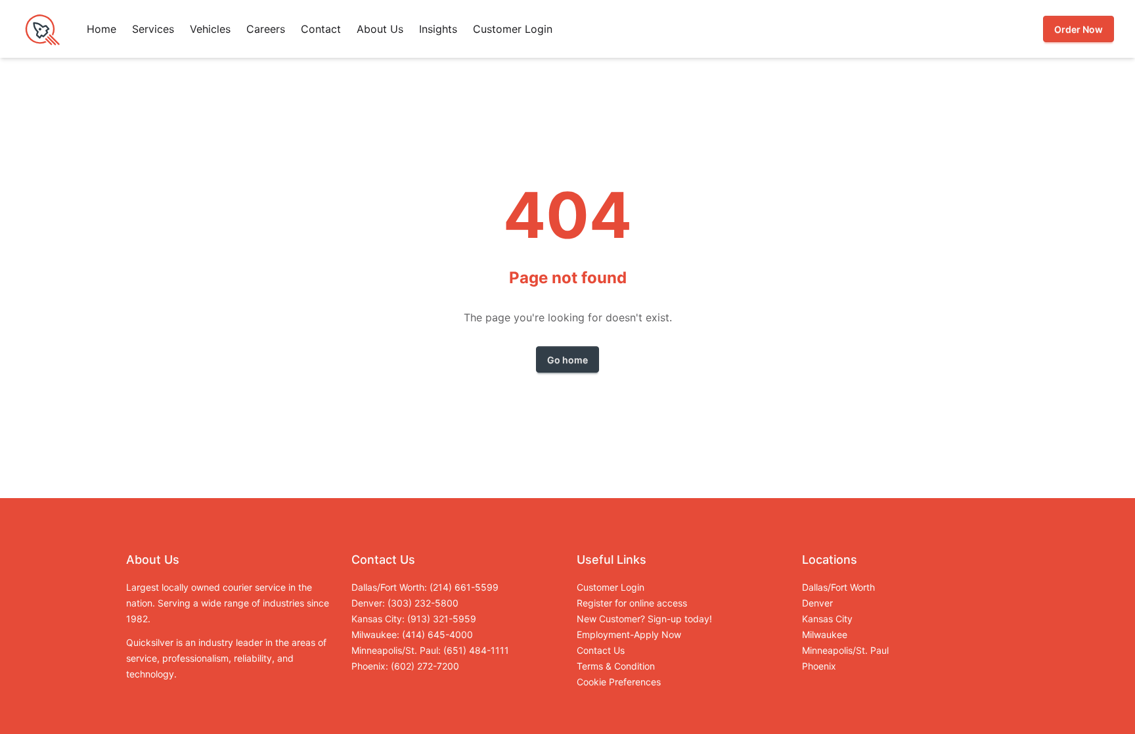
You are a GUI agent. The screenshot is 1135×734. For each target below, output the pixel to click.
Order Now (1078, 29)
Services (153, 28)
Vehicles (210, 28)
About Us (380, 28)
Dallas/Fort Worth (838, 587)
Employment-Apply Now (629, 634)
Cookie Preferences (619, 681)
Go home (567, 359)
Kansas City (827, 618)
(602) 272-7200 (425, 666)
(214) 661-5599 (464, 587)
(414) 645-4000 (437, 634)
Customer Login (512, 28)
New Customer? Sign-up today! (644, 618)
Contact (321, 28)
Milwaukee (824, 634)
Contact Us (601, 650)
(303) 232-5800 (423, 602)
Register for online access (632, 602)
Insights (438, 28)
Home (101, 28)
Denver (817, 602)
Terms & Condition (616, 666)
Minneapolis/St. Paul (845, 650)
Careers (265, 28)
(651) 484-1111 (476, 650)
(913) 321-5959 (441, 618)
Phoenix (819, 666)
